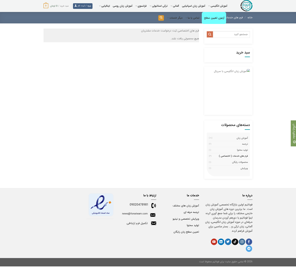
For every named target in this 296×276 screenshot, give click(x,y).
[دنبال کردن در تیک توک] (235, 242)
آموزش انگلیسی (219, 6)
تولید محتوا (242, 150)
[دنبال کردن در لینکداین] (221, 242)
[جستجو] (161, 18)
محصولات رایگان (240, 162)
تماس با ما (193, 18)
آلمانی (176, 6)
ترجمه (245, 144)
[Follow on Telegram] (249, 248)
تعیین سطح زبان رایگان (186, 232)
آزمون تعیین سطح (214, 18)
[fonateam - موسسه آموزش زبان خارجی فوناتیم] (242, 6)
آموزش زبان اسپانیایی (193, 6)
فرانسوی (142, 6)
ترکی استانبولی (160, 6)
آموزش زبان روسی (122, 6)
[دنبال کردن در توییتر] (228, 242)
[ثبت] (210, 34)
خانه (250, 17)
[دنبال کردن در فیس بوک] (249, 242)
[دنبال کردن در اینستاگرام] (242, 242)
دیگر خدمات (175, 18)
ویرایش (244, 168)
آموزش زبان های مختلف (186, 206)
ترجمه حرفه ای (191, 212)
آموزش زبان (242, 138)
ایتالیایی (105, 6)
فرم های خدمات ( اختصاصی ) (233, 156)
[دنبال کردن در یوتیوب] (214, 242)
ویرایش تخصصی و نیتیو (186, 219)
